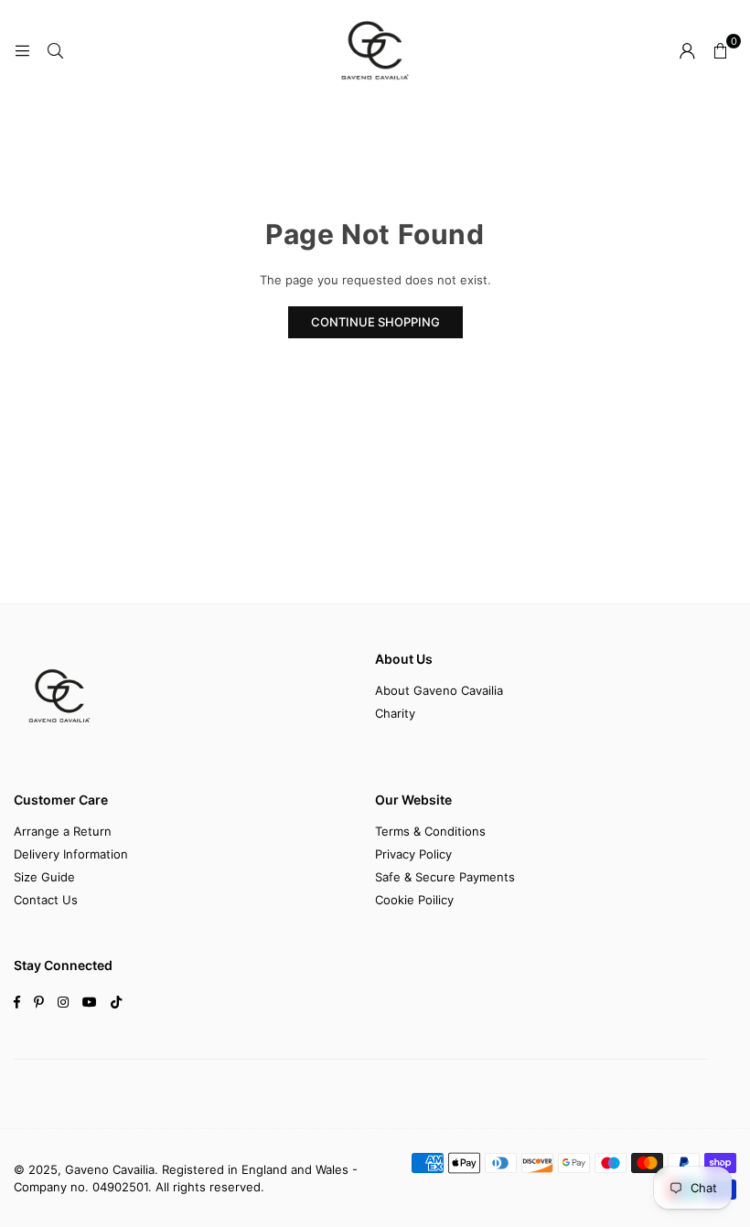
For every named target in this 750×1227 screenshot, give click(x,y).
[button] (719, 50)
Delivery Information (71, 854)
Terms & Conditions (430, 831)
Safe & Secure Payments (445, 877)
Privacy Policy (413, 854)
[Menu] (21, 50)
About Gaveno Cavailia (439, 690)
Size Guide (44, 877)
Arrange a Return (63, 831)
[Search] (54, 50)
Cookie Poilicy (414, 899)
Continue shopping (375, 322)
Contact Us (46, 899)
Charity (395, 713)
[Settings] (686, 50)
